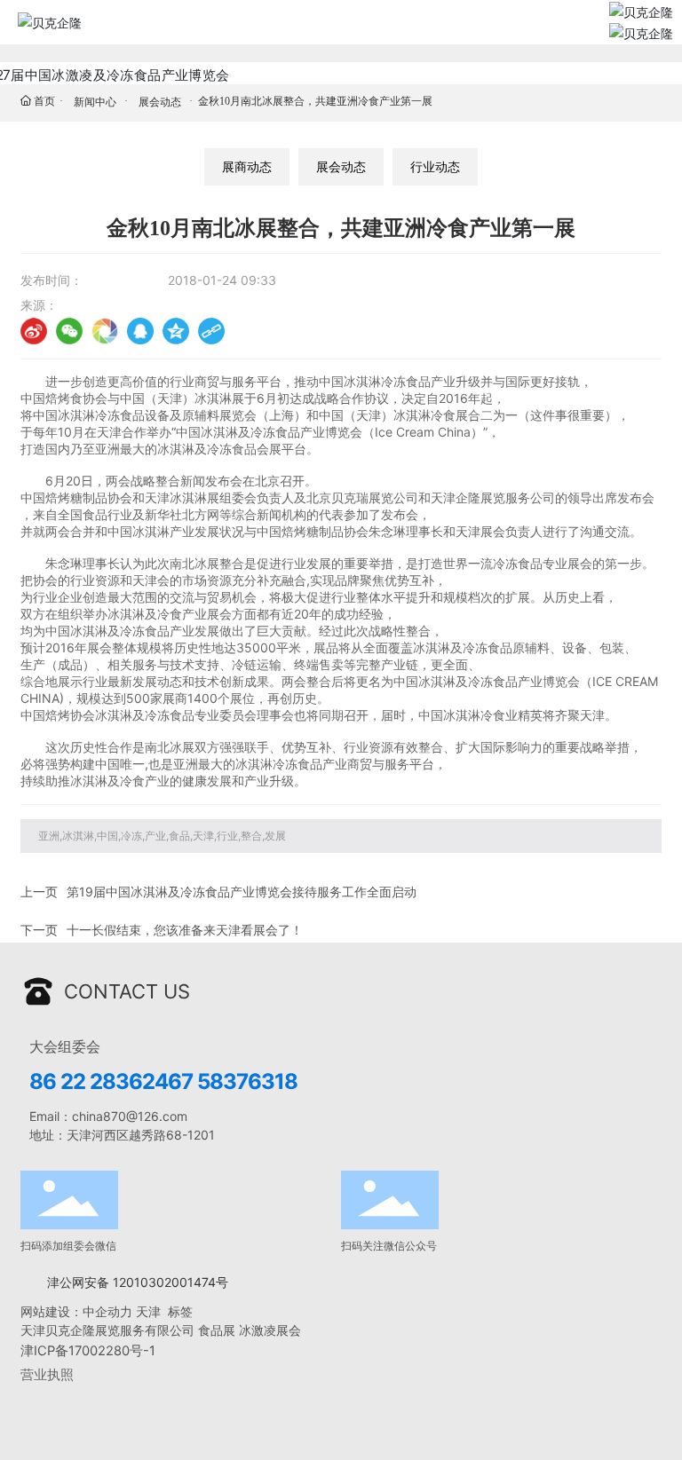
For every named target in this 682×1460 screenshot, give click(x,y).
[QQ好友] (140, 331)
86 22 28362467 (111, 1081)
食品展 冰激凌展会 (249, 1330)
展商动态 (247, 166)
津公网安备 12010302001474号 (137, 1282)
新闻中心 (95, 102)
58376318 (247, 1081)
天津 (148, 1311)
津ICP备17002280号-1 (87, 1351)
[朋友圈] (104, 331)
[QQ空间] (176, 331)
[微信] (69, 331)
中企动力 (107, 1311)
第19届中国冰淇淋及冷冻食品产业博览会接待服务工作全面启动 (241, 891)
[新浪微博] (33, 331)
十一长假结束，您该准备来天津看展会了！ (185, 929)
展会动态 (160, 102)
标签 (182, 1311)
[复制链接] (211, 331)
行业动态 (435, 166)
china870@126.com (129, 1116)
